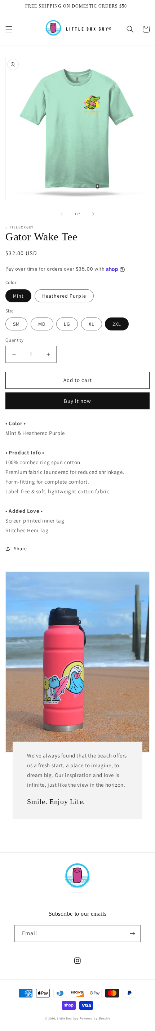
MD (42, 324)
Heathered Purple (64, 296)
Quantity (14, 340)
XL (91, 324)
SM (16, 324)
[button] (9, 29)
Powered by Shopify (95, 1018)
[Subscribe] (132, 933)
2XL (116, 324)
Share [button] (20, 548)
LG (67, 324)
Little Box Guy (68, 1018)
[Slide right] (93, 214)
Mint (18, 296)
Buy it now (77, 400)
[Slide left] (62, 214)
